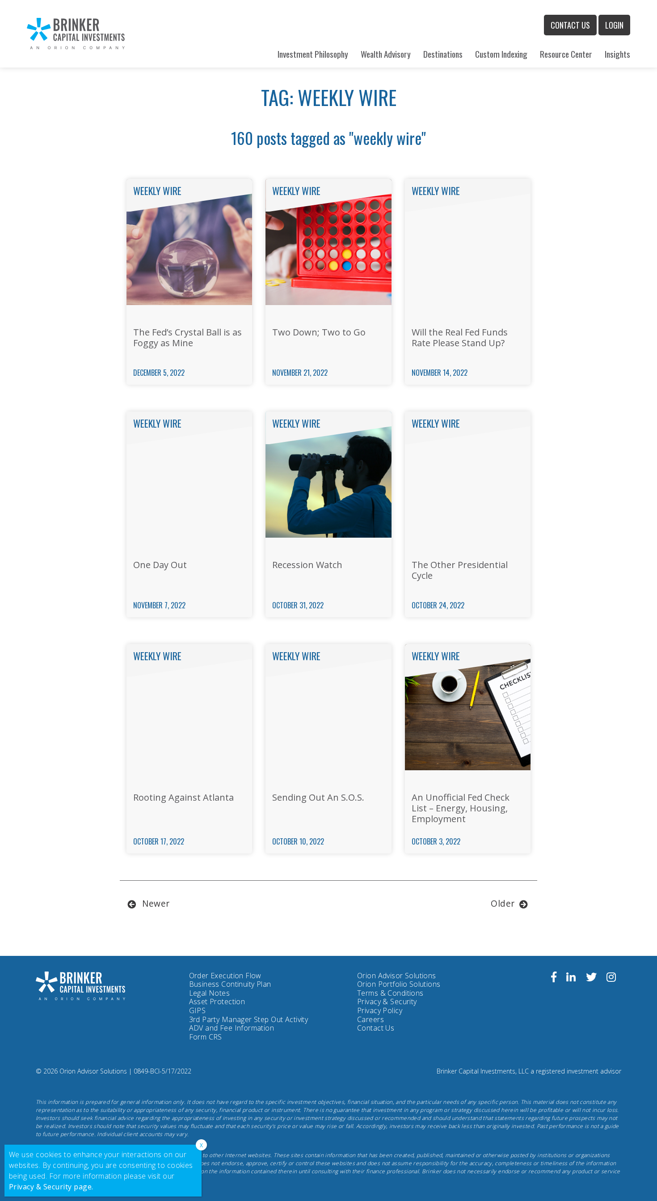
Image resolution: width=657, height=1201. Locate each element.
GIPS (197, 1010)
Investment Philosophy (313, 53)
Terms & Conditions (390, 993)
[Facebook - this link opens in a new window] (553, 978)
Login (614, 25)
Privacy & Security (387, 1001)
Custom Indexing (501, 53)
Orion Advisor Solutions (396, 976)
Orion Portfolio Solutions (399, 984)
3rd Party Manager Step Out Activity (248, 1019)
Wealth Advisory (386, 53)
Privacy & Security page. (51, 1187)
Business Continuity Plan (230, 984)
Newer (156, 903)
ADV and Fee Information (231, 1028)
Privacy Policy (379, 1010)
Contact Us (570, 25)
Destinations (443, 53)
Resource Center (566, 53)
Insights (617, 53)
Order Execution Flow (225, 975)
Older (503, 903)
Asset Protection (217, 1001)
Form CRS (205, 1037)
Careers (370, 1019)
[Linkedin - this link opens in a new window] (571, 978)
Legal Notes (209, 993)
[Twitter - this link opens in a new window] (591, 978)
